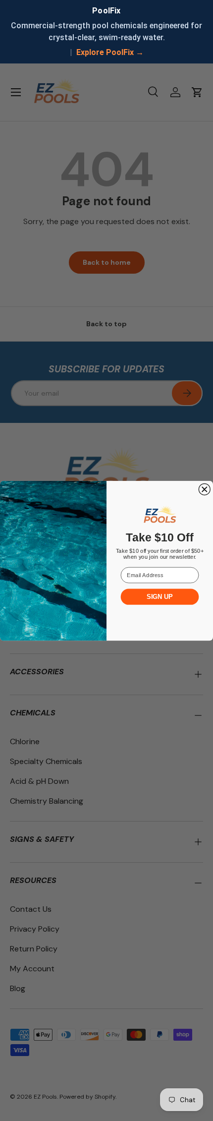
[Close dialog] (204, 489)
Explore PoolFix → (110, 52)
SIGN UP (160, 596)
